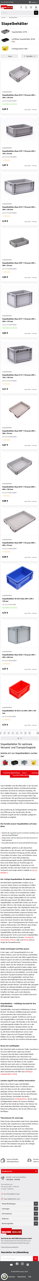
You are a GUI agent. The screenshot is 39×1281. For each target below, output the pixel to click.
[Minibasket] (31, 7)
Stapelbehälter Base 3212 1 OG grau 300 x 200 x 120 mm (18, 208)
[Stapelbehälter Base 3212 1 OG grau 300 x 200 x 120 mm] (19, 186)
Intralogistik (29, 937)
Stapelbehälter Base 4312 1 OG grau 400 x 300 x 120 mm (18, 96)
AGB (29, 1276)
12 (18, 738)
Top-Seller (29, 56)
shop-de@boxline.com (12, 1199)
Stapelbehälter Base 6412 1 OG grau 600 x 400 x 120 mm (18, 488)
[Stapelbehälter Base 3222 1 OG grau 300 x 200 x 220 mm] (19, 633)
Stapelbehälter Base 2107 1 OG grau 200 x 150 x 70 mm (18, 152)
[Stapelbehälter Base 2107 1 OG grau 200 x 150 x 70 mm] (19, 130)
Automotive (5, 940)
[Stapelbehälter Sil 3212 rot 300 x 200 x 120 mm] (19, 690)
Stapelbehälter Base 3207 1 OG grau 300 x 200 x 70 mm (18, 264)
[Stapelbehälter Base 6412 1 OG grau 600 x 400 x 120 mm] (19, 466)
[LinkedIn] (28, 1265)
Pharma (13, 940)
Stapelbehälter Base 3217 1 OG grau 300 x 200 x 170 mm (18, 320)
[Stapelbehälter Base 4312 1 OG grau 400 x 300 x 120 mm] (19, 74)
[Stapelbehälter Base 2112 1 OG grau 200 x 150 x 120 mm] (19, 354)
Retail (26, 940)
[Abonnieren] (35, 1258)
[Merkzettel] (26, 7)
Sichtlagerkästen (21, 1099)
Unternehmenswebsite (9, 1247)
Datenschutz (21, 1276)
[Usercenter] (21, 7)
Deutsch (34, 2)
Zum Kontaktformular (12, 1194)
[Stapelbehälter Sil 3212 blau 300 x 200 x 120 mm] (19, 578)
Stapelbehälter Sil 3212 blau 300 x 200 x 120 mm (18, 600)
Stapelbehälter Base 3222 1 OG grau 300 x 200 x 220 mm (18, 656)
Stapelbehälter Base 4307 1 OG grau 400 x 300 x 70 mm (18, 432)
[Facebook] (17, 1264)
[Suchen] (36, 13)
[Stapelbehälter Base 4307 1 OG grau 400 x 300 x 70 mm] (19, 410)
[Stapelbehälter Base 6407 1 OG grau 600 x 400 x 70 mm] (19, 522)
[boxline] (8, 7)
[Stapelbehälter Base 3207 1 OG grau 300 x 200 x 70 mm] (19, 242)
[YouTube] (11, 1265)
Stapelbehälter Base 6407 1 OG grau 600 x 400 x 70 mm (18, 544)
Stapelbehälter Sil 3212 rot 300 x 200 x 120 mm (19, 711)
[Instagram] (22, 1264)
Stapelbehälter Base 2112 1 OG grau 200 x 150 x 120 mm (18, 376)
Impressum (11, 1276)
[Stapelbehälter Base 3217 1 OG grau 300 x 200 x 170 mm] (19, 298)
